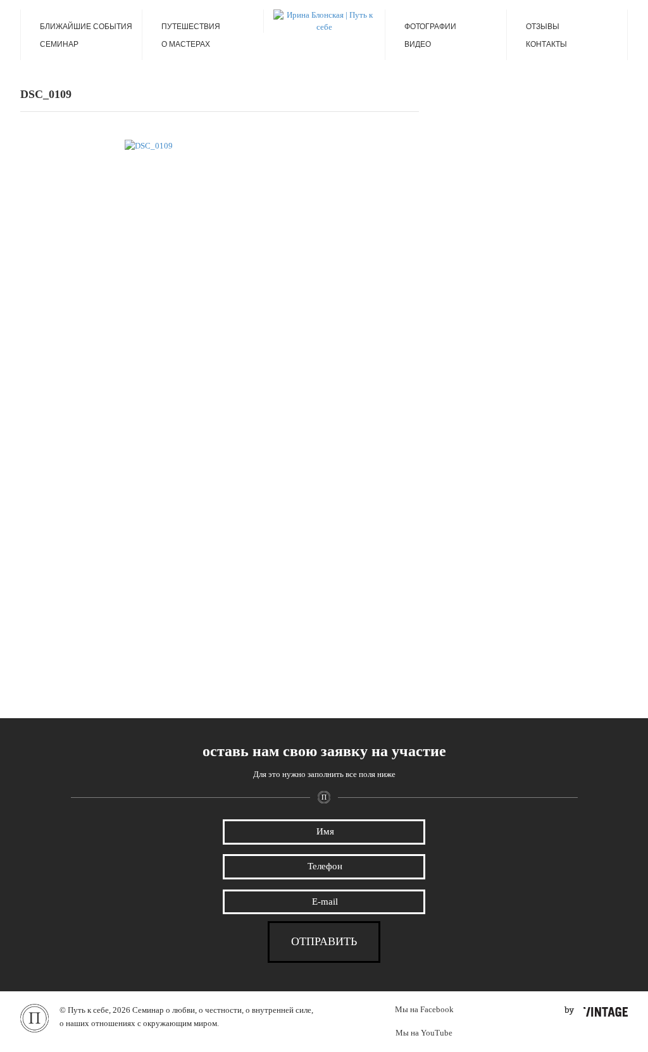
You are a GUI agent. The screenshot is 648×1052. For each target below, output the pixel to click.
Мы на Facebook (424, 1009)
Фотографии (430, 26)
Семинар (59, 44)
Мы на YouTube (424, 1032)
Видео (417, 44)
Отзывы (542, 26)
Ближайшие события (86, 26)
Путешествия (190, 26)
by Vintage (596, 1011)
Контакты (546, 44)
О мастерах (185, 44)
